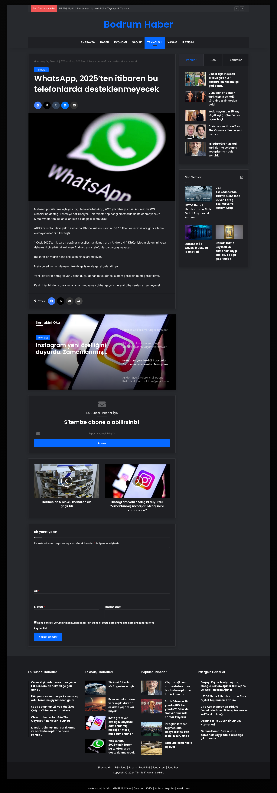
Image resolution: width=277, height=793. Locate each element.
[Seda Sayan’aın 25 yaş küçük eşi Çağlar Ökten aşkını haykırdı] (195, 115)
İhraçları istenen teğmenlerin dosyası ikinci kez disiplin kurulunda (177, 730)
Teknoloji (154, 42)
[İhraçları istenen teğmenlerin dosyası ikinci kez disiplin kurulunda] (151, 729)
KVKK (149, 788)
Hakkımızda (94, 788)
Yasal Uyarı (183, 788)
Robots (133, 767)
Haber (104, 42)
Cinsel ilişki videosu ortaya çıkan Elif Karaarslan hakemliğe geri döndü (223, 80)
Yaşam (172, 42)
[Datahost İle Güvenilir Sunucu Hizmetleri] (198, 232)
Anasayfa (88, 42)
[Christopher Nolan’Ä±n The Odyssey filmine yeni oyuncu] (195, 131)
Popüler (191, 60)
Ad (36, 590)
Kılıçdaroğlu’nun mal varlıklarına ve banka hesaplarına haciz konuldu (222, 149)
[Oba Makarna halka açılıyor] (151, 748)
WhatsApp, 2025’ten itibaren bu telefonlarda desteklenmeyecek (121, 746)
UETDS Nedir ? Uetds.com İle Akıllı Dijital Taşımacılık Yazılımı (198, 211)
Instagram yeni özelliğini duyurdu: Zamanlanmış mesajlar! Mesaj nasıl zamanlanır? (71, 348)
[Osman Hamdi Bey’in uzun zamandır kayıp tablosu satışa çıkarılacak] (229, 232)
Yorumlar (236, 60)
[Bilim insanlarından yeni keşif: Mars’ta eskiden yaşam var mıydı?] (95, 704)
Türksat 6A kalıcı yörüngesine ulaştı (121, 684)
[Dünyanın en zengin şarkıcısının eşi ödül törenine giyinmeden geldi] (195, 96)
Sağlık (137, 42)
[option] (102, 352)
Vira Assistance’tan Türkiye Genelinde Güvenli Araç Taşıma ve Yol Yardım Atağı (228, 198)
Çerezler (139, 788)
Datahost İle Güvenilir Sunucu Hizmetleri (196, 248)
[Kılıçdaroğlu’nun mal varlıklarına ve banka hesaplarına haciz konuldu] (195, 149)
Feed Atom (158, 767)
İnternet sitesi (113, 606)
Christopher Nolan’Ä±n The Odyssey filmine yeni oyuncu (225, 130)
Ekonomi (120, 42)
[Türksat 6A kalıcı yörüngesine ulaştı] (95, 688)
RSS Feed (120, 767)
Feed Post (173, 767)
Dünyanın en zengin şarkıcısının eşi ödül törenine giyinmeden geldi (222, 98)
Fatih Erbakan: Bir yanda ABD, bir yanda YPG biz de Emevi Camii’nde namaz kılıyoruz (177, 709)
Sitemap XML (105, 767)
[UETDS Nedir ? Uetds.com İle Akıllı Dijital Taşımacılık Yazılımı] (198, 194)
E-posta (39, 606)
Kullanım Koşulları (164, 788)
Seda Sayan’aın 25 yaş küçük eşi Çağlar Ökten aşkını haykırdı (224, 115)
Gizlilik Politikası (122, 788)
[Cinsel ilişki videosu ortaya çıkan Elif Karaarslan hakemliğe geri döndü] (195, 79)
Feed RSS (144, 767)
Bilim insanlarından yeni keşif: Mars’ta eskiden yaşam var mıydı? (121, 705)
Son (213, 60)
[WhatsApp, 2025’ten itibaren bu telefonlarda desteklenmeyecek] (95, 746)
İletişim (188, 42)
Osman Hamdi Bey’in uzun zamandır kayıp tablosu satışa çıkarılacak (226, 251)
